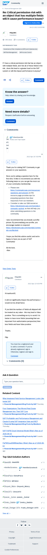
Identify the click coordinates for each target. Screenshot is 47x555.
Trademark (12, 544)
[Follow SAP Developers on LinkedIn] (29, 525)
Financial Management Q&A (13, 8)
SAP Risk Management (10, 52)
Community (15, 3)
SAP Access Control (25, 52)
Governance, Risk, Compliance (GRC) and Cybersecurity (20, 49)
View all (6, 513)
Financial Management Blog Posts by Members (22, 424)
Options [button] (43, 23)
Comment (39, 80)
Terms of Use (35, 532)
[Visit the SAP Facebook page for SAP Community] (17, 525)
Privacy (11, 532)
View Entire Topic (9, 269)
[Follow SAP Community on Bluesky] (21, 525)
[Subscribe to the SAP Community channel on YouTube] (25, 525)
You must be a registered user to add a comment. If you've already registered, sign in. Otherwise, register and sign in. (22, 348)
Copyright (11, 538)
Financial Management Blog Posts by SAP (20, 404)
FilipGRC (13, 33)
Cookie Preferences (12, 550)
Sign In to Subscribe (32, 23)
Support (35, 544)
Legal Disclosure (35, 538)
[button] (28, 40)
